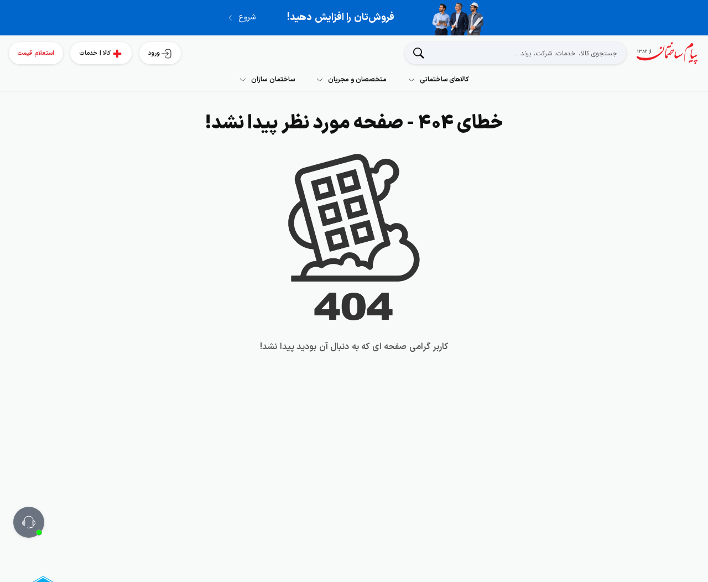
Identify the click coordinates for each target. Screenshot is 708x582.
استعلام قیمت (36, 53)
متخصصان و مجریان (357, 80)
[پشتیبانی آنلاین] (28, 522)
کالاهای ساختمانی (445, 80)
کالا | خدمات (95, 53)
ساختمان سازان (273, 80)
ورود (154, 53)
